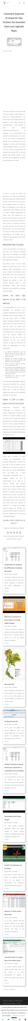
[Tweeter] (8, 1019)
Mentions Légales (8, 1001)
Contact (19, 1003)
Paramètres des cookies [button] (19, 1015)
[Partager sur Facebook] (3, 1019)
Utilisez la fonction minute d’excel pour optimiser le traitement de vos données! (14, 767)
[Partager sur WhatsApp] (14, 1019)
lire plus (6, 591)
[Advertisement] (14, 67)
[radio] (7, 532)
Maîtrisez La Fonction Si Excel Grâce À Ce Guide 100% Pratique (12, 620)
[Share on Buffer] (25, 1019)
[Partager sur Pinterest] (19, 1019)
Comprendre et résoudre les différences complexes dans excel (13, 568)
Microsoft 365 (9, 684)
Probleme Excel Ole (11, 721)
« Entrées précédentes (9, 989)
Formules (15, 574)
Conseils (14, 626)
